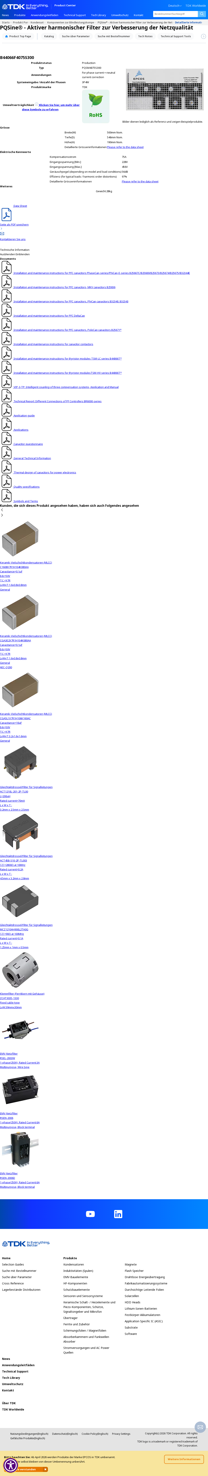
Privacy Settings (121, 1434)
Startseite (7, 22)
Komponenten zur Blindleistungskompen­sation (72, 22)
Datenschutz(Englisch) (65, 1434)
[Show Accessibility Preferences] (10, 1465)
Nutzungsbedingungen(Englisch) (29, 1434)
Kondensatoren (39, 22)
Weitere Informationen (184, 1459)
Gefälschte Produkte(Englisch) (27, 1438)
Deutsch (173, 5)
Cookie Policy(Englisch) (95, 1434)
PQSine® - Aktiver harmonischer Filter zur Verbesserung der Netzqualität (136, 22)
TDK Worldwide (195, 5)
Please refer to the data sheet (125, 147)
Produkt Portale (22, 22)
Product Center (65, 5)
